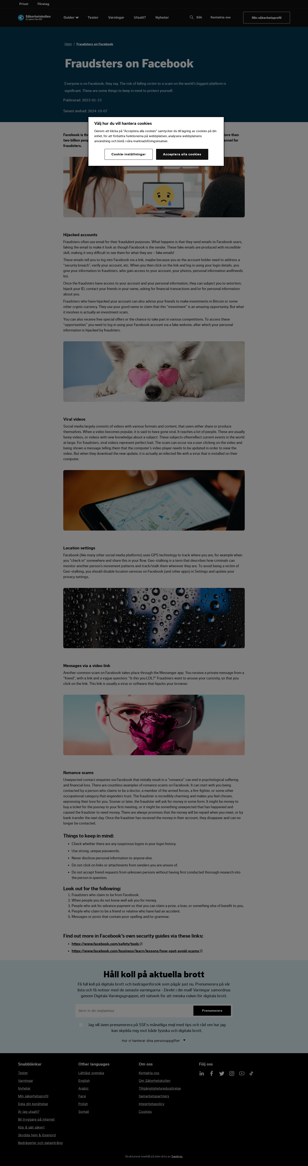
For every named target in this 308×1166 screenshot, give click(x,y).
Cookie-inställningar (128, 154)
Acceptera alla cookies (182, 154)
